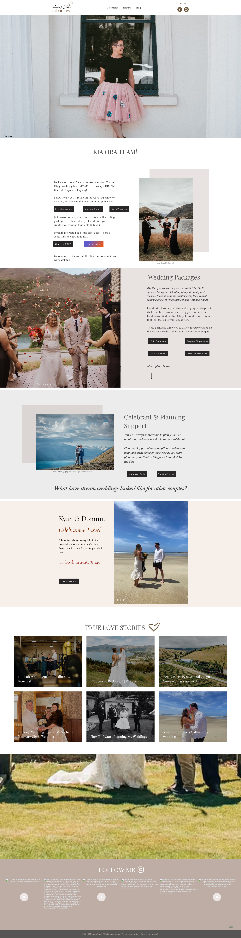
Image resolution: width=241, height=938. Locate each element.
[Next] (229, 554)
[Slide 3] (123, 600)
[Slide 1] (117, 600)
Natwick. (155, 934)
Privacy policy (128, 934)
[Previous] (12, 554)
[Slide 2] (120, 600)
